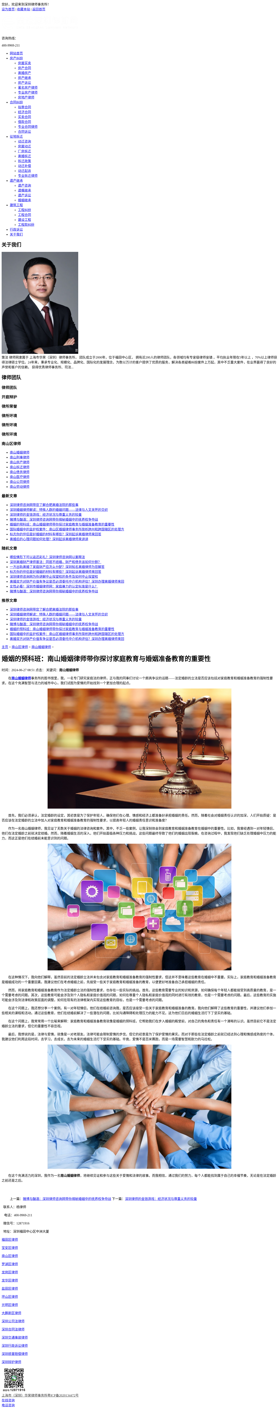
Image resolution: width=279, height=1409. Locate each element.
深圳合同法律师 (13, 1329)
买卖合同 (24, 117)
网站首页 (16, 53)
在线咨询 (8, 1400)
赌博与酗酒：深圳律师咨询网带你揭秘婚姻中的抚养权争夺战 (54, 519)
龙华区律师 (10, 1280)
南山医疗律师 (19, 477)
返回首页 (38, 9)
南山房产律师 (19, 462)
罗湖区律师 (10, 1264)
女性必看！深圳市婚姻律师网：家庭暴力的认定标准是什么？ (54, 586)
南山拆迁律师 (19, 467)
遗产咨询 (24, 185)
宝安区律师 (10, 1248)
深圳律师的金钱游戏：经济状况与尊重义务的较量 (46, 514)
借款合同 (24, 122)
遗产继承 (16, 180)
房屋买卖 (24, 63)
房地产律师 (26, 97)
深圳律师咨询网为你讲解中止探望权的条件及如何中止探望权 (54, 576)
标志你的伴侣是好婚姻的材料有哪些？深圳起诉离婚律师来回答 (55, 534)
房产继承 (24, 78)
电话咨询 (8, 1405)
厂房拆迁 (24, 151)
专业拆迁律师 (28, 175)
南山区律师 (20, 647)
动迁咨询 (24, 141)
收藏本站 (23, 9)
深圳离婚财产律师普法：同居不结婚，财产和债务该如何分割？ (55, 562)
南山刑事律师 (19, 457)
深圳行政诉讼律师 (15, 1345)
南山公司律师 (19, 482)
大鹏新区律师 (11, 1313)
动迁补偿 (24, 166)
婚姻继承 (24, 200)
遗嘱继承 (24, 190)
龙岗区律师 (10, 1272)
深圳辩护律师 (11, 1362)
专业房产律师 (28, 92)
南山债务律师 (19, 472)
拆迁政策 (24, 161)
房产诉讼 (24, 82)
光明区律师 (10, 1305)
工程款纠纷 (26, 224)
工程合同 (24, 215)
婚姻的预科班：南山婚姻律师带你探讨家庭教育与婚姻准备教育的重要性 (62, 524)
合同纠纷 (16, 102)
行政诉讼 (16, 229)
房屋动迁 (24, 146)
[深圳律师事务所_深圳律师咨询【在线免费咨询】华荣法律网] (40, 28)
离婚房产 (24, 73)
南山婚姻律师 (19, 452)
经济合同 (24, 112)
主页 (5, 647)
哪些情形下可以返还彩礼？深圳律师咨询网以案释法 (47, 557)
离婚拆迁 (24, 156)
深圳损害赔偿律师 (15, 1354)
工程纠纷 (24, 210)
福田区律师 (10, 1239)
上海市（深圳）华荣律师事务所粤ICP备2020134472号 (40, 1395)
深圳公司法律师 (13, 1321)
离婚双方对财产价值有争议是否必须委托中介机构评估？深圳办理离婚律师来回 (67, 581)
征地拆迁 (16, 136)
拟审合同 (24, 107)
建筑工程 (16, 205)
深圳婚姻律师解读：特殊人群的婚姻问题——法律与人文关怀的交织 (59, 509)
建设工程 (24, 219)
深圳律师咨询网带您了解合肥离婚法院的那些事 (44, 505)
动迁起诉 (24, 171)
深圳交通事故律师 (15, 1337)
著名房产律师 (28, 87)
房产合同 (24, 68)
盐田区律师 (10, 1288)
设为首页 (8, 9)
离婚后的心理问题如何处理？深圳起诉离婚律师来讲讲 (49, 539)
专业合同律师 (28, 126)
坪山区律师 (10, 1296)
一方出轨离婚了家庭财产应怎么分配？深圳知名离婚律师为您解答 (57, 567)
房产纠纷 (16, 58)
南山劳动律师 (19, 486)
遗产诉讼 (24, 195)
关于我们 (16, 234)
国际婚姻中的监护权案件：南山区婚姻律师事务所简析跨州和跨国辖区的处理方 (67, 529)
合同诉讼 (24, 131)
